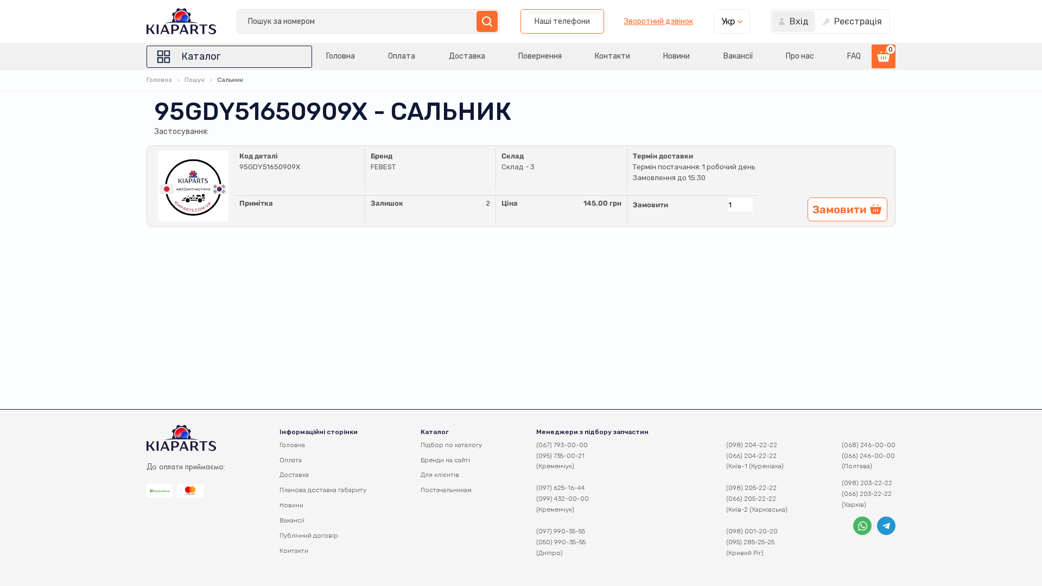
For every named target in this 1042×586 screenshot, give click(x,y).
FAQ (854, 56)
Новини (676, 56)
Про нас (800, 56)
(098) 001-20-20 (752, 531)
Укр (728, 21)
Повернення (540, 56)
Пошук (195, 80)
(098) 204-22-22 (751, 445)
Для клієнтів (440, 475)
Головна (340, 56)
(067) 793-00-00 (562, 445)
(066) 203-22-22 (867, 494)
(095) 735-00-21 (560, 456)
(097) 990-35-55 (560, 531)
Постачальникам (446, 490)
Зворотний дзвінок (658, 22)
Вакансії (738, 56)
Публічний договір (308, 535)
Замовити (650, 205)
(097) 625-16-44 (560, 488)
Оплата (401, 56)
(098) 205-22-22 (751, 488)
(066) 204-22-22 (751, 456)
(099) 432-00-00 (562, 498)
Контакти (612, 56)
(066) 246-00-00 (868, 456)
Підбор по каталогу (451, 445)
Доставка (467, 56)
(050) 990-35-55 (561, 542)
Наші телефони (562, 21)
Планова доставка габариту (322, 490)
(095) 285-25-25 (750, 542)
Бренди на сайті (445, 460)
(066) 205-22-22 (751, 498)
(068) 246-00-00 (868, 445)
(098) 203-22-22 (867, 483)
